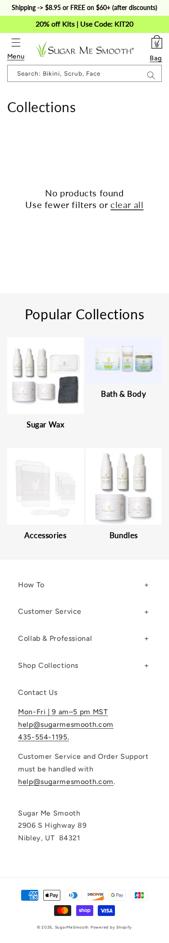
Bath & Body (123, 394)
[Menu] (16, 42)
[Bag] (156, 41)
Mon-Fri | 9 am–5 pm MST (63, 711)
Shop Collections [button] (48, 665)
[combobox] (85, 73)
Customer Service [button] (50, 611)
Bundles (124, 535)
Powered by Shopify (111, 927)
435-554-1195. (43, 737)
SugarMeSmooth (72, 927)
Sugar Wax (45, 424)
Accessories (45, 535)
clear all (126, 204)
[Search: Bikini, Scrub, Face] (151, 75)
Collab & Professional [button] (55, 638)
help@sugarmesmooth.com (66, 724)
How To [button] (31, 584)
